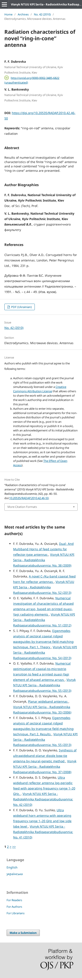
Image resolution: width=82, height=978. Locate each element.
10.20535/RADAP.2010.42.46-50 (29, 498)
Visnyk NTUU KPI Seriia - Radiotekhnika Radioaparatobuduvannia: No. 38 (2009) (43, 559)
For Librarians (15, 913)
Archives (23, 14)
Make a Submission (23, 933)
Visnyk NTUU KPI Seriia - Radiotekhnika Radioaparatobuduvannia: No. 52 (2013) (43, 587)
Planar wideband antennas (48, 701)
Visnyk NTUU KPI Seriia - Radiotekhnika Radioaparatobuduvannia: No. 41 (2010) (43, 831)
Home (8, 14)
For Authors (14, 907)
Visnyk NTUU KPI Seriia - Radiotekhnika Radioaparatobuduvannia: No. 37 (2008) (44, 766)
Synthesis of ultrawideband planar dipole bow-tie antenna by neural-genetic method (45, 755)
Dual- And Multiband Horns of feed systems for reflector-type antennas (43, 549)
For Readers (14, 900)
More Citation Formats (22, 507)
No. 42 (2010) (42, 14)
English (12, 867)
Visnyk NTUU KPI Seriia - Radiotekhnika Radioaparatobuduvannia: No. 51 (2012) (44, 619)
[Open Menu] (4, 4)
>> (14, 847)
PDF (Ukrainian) (21, 307)
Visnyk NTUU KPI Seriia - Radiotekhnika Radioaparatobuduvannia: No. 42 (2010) (43, 799)
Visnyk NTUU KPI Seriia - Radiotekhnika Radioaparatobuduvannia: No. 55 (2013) (44, 685)
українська (15, 874)
